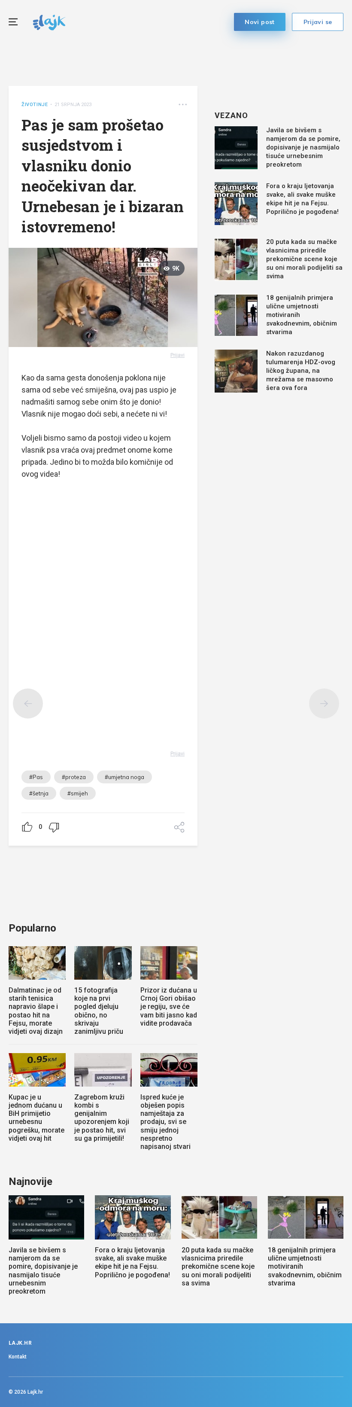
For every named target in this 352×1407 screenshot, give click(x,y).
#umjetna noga (124, 777)
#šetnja (39, 793)
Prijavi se (317, 22)
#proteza (74, 777)
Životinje (34, 104)
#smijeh (77, 793)
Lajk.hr (35, 1392)
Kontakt (18, 1357)
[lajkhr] (49, 21)
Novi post (260, 22)
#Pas (36, 777)
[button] (183, 104)
